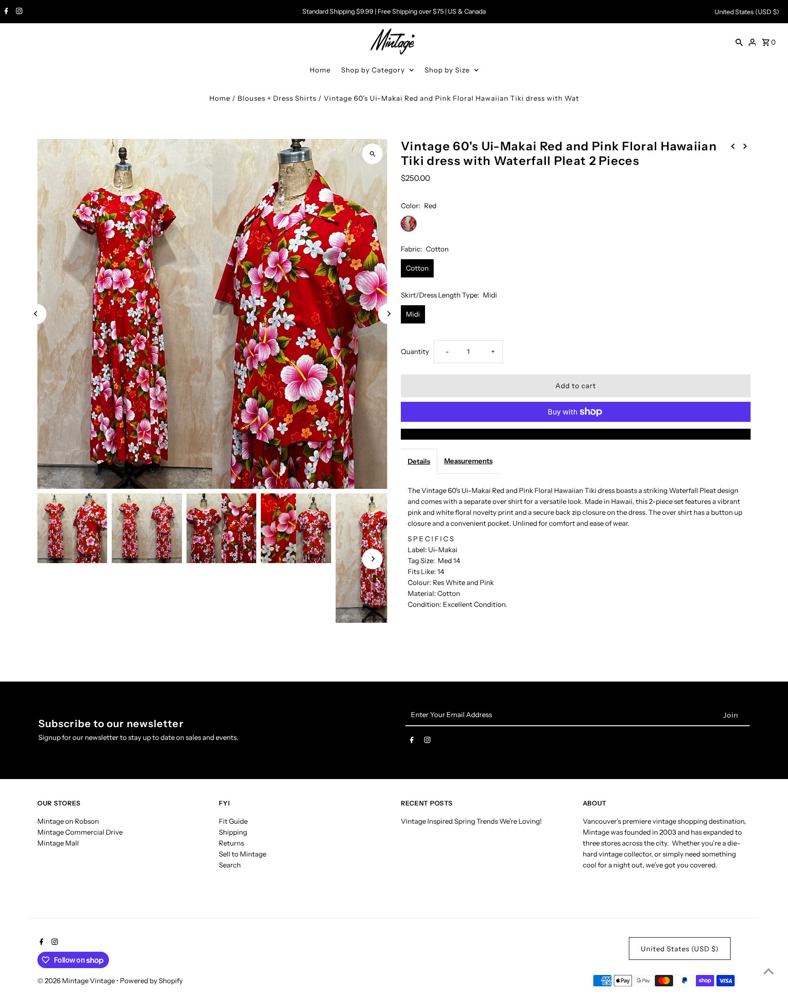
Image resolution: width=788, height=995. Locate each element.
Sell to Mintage (242, 854)
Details (419, 461)
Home (320, 70)
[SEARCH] (739, 42)
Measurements (468, 460)
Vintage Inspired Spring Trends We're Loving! (471, 821)
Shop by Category (373, 70)
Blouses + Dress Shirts (277, 98)
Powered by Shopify (151, 980)
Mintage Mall (58, 843)
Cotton (417, 268)
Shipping (233, 832)
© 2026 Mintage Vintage (76, 980)
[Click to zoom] (372, 154)
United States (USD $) (747, 12)
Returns (231, 843)
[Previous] (36, 313)
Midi (413, 314)
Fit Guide (233, 821)
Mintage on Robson (68, 821)
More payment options (576, 434)
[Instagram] (18, 12)
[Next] (388, 313)
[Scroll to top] (768, 971)
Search (230, 865)
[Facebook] (5, 12)
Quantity (415, 351)
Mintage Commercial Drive (80, 832)
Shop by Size (447, 70)
